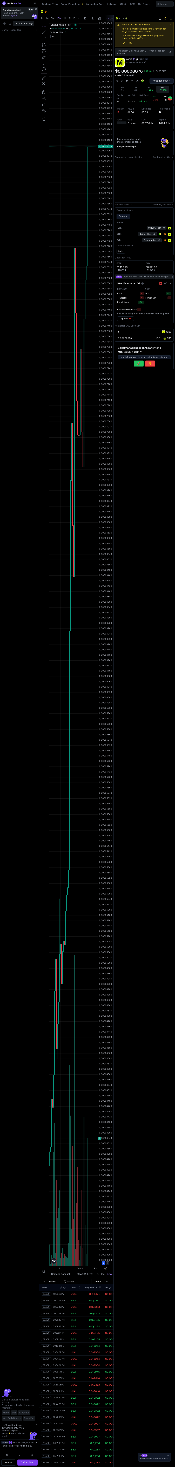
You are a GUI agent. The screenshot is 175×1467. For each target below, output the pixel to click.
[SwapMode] (126, 18)
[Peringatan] (19, 1455)
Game (122, 216)
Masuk (8, 1462)
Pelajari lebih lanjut (126, 147)
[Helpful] (124, 43)
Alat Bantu (144, 4)
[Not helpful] (130, 43)
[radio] (157, 338)
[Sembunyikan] (169, 283)
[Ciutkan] (34, 3)
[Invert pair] (146, 59)
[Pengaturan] (32, 1455)
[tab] (49, 1281)
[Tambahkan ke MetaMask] (164, 234)
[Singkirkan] (36, 9)
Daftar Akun (27, 1462)
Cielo (120, 251)
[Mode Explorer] (169, 228)
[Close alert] (170, 24)
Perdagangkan (160, 80)
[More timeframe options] (171, 89)
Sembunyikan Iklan (162, 157)
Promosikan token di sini (127, 157)
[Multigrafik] (7, 1455)
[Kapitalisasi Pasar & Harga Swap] (116, 75)
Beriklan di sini (122, 205)
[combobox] (165, 4)
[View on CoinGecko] (142, 81)
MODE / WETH (136, 38)
